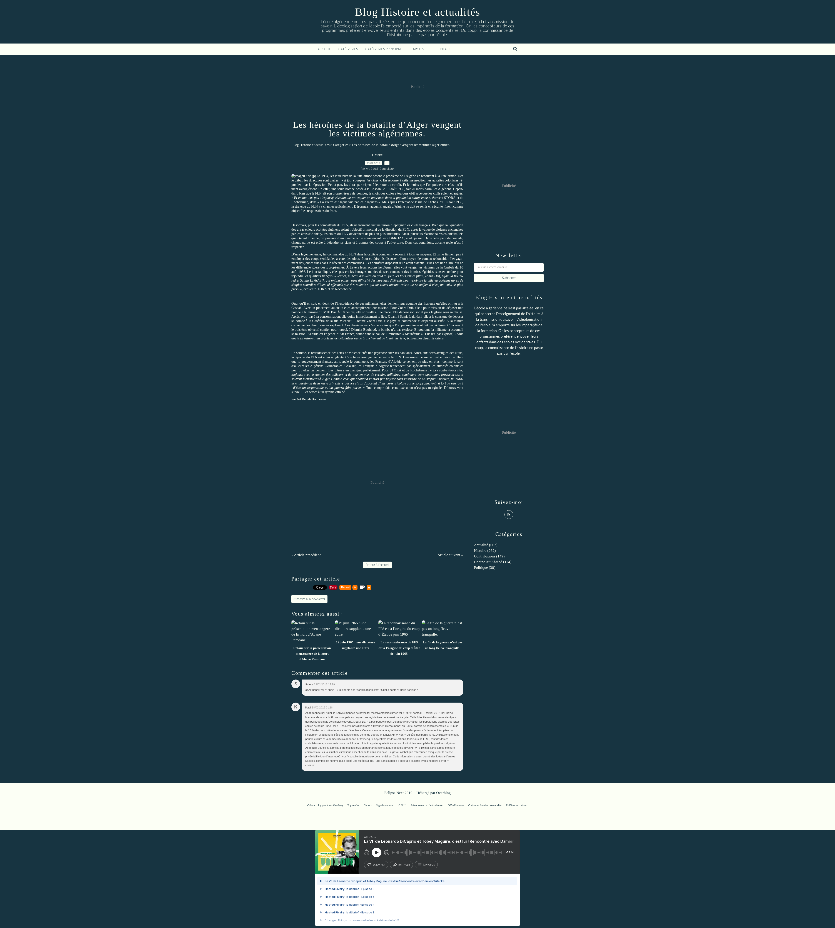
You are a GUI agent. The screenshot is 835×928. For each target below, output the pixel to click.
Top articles (353, 805)
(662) (486, 545)
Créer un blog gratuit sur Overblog (325, 805)
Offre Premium (456, 805)
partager (404, 864)
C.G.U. (402, 805)
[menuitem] (324, 49)
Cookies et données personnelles (485, 805)
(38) (484, 568)
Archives (420, 49)
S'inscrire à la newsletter (309, 599)
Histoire (377, 155)
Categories (341, 145)
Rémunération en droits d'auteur (427, 805)
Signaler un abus (385, 805)
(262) (485, 551)
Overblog (443, 793)
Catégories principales (385, 49)
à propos (429, 864)
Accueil (324, 49)
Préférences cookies (516, 805)
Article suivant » (450, 555)
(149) (489, 556)
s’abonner (378, 864)
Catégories (348, 49)
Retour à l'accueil (377, 565)
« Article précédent (306, 555)
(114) (492, 562)
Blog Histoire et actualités (417, 12)
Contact (443, 49)
